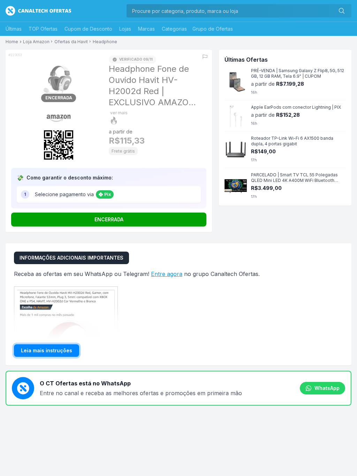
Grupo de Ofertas (212, 29)
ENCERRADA (108, 219)
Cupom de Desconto (88, 29)
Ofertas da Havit (71, 42)
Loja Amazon (36, 42)
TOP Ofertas (43, 29)
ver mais (119, 112)
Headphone (105, 42)
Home (12, 42)
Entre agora (166, 273)
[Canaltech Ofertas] (38, 10)
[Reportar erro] (205, 57)
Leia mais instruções (46, 350)
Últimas (14, 29)
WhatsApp (327, 388)
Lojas (125, 29)
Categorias (174, 29)
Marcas (146, 29)
